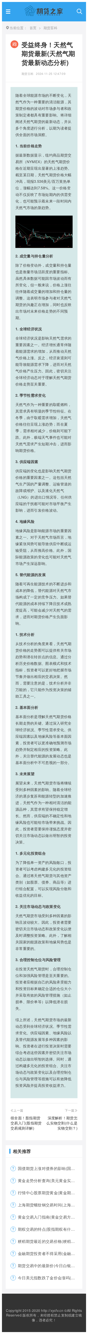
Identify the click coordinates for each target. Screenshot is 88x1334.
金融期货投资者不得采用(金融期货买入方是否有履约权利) (50, 1253)
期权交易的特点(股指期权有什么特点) (50, 1229)
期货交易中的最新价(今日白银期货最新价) (50, 1265)
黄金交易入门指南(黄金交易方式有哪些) (50, 1217)
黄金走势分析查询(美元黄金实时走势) (50, 1180)
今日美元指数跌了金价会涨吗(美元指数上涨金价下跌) (50, 1278)
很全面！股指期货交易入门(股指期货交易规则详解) (26, 1123)
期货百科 (27, 73)
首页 (33, 27)
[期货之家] (43, 14)
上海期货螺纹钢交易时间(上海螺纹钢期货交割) (50, 1205)
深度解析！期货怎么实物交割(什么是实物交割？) (61, 1123)
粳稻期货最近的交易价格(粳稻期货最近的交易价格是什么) (50, 1241)
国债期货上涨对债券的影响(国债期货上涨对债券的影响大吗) (50, 1168)
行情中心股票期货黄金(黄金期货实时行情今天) (50, 1192)
